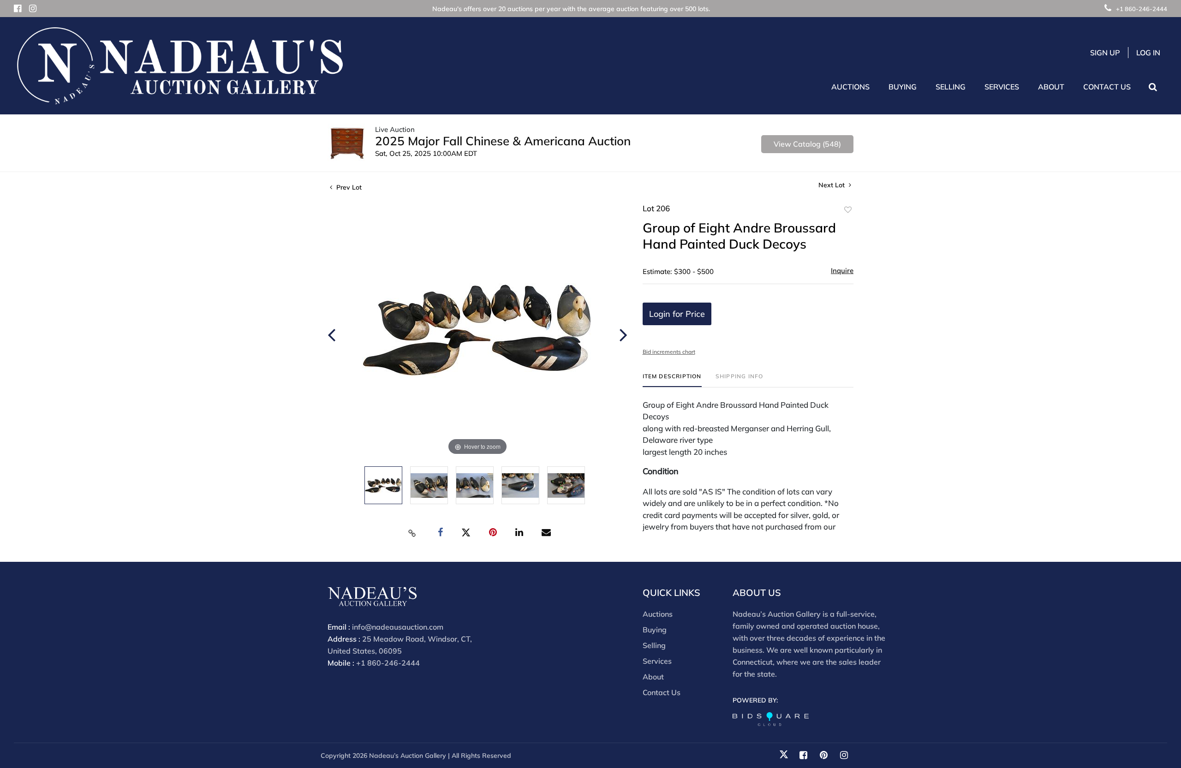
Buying (655, 629)
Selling (654, 645)
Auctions (658, 614)
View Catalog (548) (807, 144)
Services (657, 661)
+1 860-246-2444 (1141, 8)
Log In (1148, 52)
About (653, 676)
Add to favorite (847, 210)
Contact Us (1107, 86)
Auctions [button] (850, 86)
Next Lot (832, 185)
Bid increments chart (669, 351)
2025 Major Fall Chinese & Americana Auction (503, 141)
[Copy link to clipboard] (412, 532)
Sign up (1105, 52)
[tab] (672, 380)
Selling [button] (951, 86)
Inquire (842, 270)
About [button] (1051, 86)
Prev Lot (348, 187)
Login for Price (677, 314)
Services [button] (1001, 86)
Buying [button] (903, 86)
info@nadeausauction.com (397, 626)
